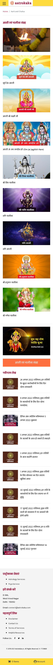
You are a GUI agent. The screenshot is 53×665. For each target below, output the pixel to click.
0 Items (15, 662)
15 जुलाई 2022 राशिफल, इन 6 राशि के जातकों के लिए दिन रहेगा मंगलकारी (34, 530)
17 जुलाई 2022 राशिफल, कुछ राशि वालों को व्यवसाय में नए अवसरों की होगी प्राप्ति (34, 512)
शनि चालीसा (8, 216)
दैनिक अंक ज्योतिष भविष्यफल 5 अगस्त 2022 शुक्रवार (33, 418)
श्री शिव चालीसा (9, 183)
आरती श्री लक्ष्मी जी (10, 116)
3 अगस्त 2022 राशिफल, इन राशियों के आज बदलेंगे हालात (34, 455)
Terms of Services (16, 628)
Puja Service (14, 584)
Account (41, 662)
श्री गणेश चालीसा (9, 316)
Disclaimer (13, 619)
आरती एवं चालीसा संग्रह (26, 362)
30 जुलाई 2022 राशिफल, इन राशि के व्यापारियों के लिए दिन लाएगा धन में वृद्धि (35, 493)
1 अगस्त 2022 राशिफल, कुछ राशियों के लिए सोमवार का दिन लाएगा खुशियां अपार (34, 475)
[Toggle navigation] (8, 2)
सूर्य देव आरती (8, 83)
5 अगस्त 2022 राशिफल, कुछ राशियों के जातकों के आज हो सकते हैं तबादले (35, 437)
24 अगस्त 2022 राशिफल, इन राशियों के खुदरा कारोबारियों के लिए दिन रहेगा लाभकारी (35, 383)
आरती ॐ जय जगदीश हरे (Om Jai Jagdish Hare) (23, 149)
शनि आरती (7, 249)
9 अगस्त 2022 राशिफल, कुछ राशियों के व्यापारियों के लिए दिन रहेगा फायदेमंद (34, 401)
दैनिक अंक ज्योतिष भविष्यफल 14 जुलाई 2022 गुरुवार (33, 547)
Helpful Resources (16, 633)
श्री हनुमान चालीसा (10, 282)
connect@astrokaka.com (19, 607)
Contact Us (13, 623)
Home (5, 11)
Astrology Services (16, 579)
